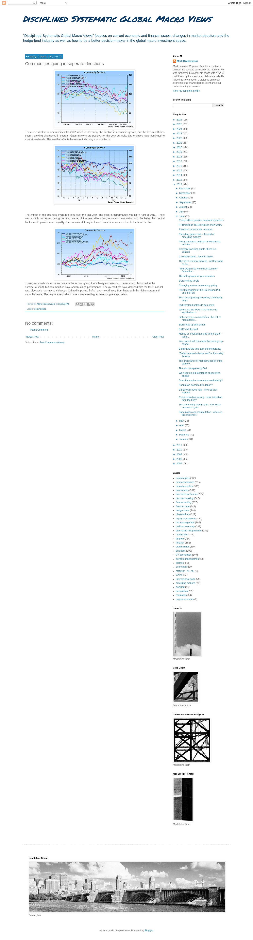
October (183, 197)
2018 (180, 156)
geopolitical (182, 591)
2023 (180, 133)
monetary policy (184, 486)
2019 (180, 152)
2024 (180, 129)
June (182, 216)
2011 (180, 445)
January (184, 439)
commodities (40, 309)
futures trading (183, 502)
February (184, 434)
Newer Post (32, 336)
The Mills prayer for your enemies (197, 276)
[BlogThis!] (81, 304)
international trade (185, 579)
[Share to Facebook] (89, 304)
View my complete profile (186, 90)
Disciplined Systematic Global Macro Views (117, 18)
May (181, 420)
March (183, 430)
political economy (185, 526)
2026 (180, 119)
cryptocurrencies (185, 599)
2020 (180, 147)
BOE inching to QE (189, 280)
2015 (180, 170)
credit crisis (182, 534)
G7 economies (184, 554)
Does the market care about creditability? (201, 380)
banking (180, 587)
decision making (185, 498)
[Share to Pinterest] (92, 304)
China (179, 575)
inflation (180, 542)
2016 (180, 166)
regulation (181, 595)
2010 (180, 449)
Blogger (149, 930)
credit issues (182, 546)
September (185, 202)
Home (95, 336)
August (183, 207)
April (182, 425)
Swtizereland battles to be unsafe (196, 305)
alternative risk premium (189, 530)
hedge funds (182, 510)
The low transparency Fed (193, 368)
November (185, 193)
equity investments (186, 518)
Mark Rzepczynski (187, 61)
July (181, 211)
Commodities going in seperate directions (201, 220)
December (185, 188)
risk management (185, 522)
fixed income (183, 506)
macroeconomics (185, 482)
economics (182, 566)
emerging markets (185, 583)
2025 (180, 124)
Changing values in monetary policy (198, 285)
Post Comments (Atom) (52, 342)
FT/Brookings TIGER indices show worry (200, 225)
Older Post (158, 336)
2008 (180, 459)
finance (180, 538)
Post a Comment (39, 329)
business (181, 550)
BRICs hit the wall (188, 329)
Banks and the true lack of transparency (200, 348)
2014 (180, 175)
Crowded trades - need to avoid (196, 256)
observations (183, 514)
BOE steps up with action (192, 324)
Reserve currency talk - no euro (195, 229)
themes (180, 563)
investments (182, 490)
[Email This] (77, 304)
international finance (187, 494)
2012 (180, 184)
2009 (180, 454)
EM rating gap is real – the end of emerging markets (196, 235)
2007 (180, 463)
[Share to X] (85, 304)
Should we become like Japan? (196, 385)
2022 (180, 138)
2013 (180, 179)
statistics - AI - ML (185, 571)
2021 (180, 142)
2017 (180, 161)
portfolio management (187, 559)
